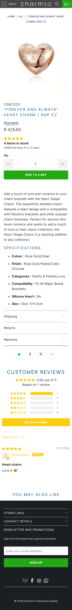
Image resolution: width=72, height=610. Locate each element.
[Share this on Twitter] (19, 354)
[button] (13, 138)
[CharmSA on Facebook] (32, 581)
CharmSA (28, 600)
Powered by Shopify (46, 600)
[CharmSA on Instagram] (39, 581)
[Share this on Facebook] (30, 354)
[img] (11, 449)
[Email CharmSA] (25, 581)
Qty (6, 155)
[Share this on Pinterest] (40, 354)
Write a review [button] (36, 422)
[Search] (57, 4)
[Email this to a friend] (51, 354)
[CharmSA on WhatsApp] (46, 581)
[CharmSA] (36, 4)
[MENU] (2, 4)
